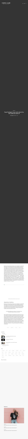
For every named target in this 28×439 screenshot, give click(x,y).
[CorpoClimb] (6, 3)
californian (12, 327)
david (2, 352)
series (13, 355)
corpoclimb (11, 115)
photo (6, 355)
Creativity (5, 429)
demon (6, 352)
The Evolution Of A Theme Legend (9, 339)
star (23, 355)
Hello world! (3, 333)
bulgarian (13, 350)
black (8, 327)
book (9, 350)
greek (19, 352)
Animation (14, 110)
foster (16, 327)
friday (16, 352)
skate (19, 327)
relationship (9, 355)
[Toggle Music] (22, 3)
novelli (2, 355)
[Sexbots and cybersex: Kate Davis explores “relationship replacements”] (14, 415)
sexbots (17, 355)
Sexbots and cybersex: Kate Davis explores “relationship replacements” (10, 427)
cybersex (24, 350)
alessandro (3, 350)
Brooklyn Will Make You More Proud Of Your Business (11, 342)
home (22, 352)
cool (20, 350)
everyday (9, 352)
